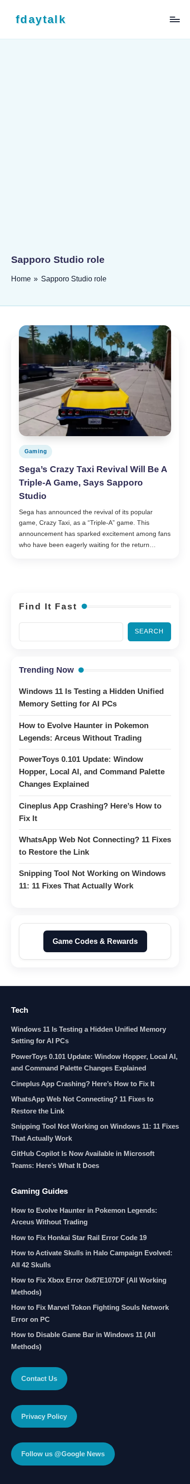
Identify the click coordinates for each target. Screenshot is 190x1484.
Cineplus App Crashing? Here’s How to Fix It (82, 1084)
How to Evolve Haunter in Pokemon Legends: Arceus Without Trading (84, 1216)
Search (149, 631)
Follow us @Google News (63, 1454)
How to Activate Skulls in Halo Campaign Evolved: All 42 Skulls (91, 1259)
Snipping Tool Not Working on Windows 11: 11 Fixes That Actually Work (95, 1132)
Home (21, 279)
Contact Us (39, 1378)
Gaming (35, 451)
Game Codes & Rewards (95, 941)
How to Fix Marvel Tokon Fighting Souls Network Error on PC (90, 1313)
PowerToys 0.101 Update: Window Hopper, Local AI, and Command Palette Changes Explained (94, 1062)
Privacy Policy (44, 1416)
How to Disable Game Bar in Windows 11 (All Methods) (83, 1340)
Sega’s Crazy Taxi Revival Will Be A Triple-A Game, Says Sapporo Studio (93, 482)
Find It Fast (48, 606)
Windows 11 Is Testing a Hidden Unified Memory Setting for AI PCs (88, 1035)
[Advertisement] (95, 153)
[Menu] (174, 19)
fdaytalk (41, 19)
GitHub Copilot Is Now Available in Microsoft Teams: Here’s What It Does (82, 1159)
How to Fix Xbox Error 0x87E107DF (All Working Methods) (88, 1286)
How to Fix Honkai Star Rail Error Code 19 (79, 1237)
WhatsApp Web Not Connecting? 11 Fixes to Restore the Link (82, 1105)
